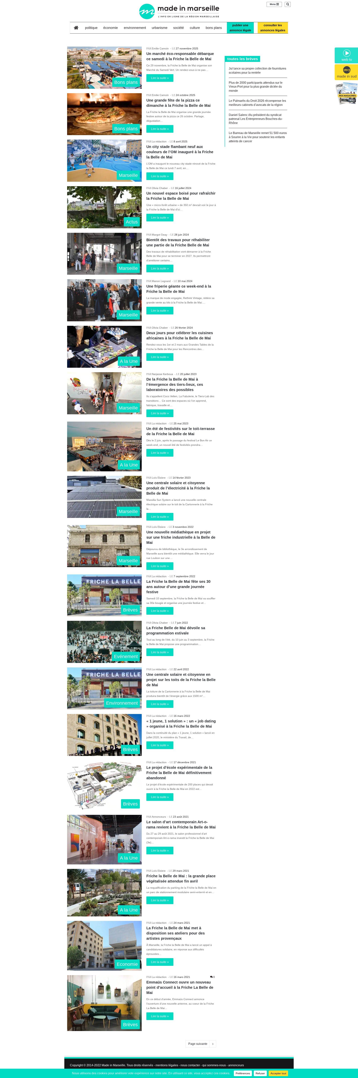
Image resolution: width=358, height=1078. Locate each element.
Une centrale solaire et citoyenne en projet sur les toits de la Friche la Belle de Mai (181, 679)
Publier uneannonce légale (240, 28)
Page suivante (197, 1043)
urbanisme (159, 28)
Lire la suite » (160, 78)
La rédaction (159, 141)
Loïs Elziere (159, 477)
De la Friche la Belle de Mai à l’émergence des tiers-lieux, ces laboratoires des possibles (174, 384)
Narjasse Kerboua (162, 374)
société (178, 28)
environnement (135, 28)
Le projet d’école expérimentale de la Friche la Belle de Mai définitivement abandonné (179, 772)
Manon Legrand (161, 281)
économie (110, 28)
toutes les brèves (242, 59)
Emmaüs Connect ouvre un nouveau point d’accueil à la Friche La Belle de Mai (179, 987)
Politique (91, 28)
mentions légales (167, 1065)
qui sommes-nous (214, 1065)
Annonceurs (159, 816)
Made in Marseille (113, 1065)
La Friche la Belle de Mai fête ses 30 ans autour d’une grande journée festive (178, 586)
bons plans (214, 28)
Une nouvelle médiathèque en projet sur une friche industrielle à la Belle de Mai (180, 537)
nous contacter (190, 1065)
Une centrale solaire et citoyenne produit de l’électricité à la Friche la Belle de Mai (178, 488)
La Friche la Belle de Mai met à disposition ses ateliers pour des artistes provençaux (175, 933)
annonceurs (236, 1065)
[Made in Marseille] (179, 11)
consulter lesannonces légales (272, 28)
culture (195, 28)
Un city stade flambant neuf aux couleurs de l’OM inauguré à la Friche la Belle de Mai (179, 152)
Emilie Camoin (160, 48)
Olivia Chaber (160, 188)
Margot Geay (159, 234)
